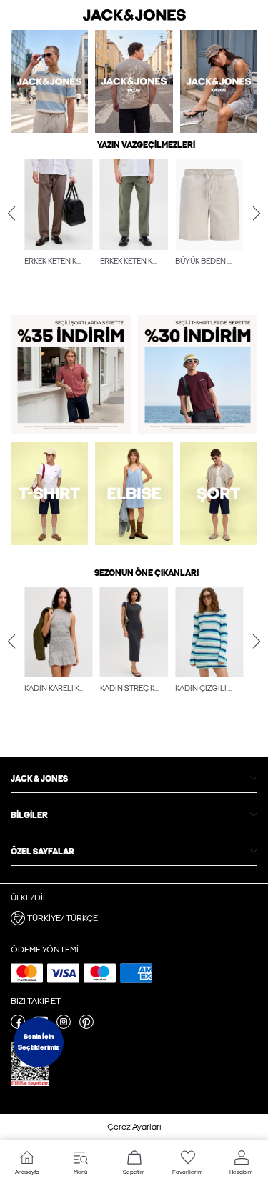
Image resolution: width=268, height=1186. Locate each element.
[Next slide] (256, 218)
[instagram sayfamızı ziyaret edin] (63, 1035)
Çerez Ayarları (134, 1137)
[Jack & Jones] (134, 18)
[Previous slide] (11, 218)
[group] (58, 233)
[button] (58, 204)
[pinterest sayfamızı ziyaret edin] (86, 1035)
